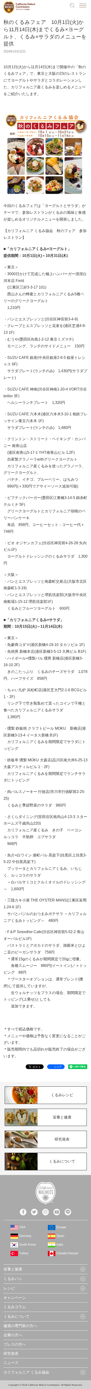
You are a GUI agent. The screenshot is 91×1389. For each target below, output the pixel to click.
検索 (72, 5)
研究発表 (11, 1353)
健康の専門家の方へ (20, 1326)
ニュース (11, 1363)
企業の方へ (13, 1335)
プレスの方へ (15, 1344)
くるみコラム (15, 1307)
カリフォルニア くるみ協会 (26, 1372)
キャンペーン (15, 1298)
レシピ (9, 1288)
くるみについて (17, 1316)
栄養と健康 (13, 1269)
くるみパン (13, 1279)
